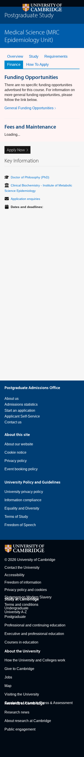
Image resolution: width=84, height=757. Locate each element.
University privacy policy (23, 492)
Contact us (13, 422)
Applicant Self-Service (22, 416)
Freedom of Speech (20, 525)
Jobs (8, 677)
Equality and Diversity (21, 508)
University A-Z (15, 612)
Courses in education (21, 642)
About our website (18, 444)
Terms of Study (16, 517)
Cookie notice (15, 452)
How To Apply (37, 64)
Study (34, 56)
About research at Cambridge (27, 721)
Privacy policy (15, 461)
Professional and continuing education (34, 625)
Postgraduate (15, 617)
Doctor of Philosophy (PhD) (30, 177)
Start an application (19, 410)
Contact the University (21, 567)
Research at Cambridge (24, 703)
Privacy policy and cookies (25, 590)
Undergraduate (16, 608)
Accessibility (14, 575)
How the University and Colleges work (34, 660)
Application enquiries (25, 199)
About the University (22, 651)
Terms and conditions (21, 604)
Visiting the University (21, 694)
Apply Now (16, 149)
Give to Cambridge (19, 669)
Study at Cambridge (21, 599)
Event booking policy (21, 469)
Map (7, 686)
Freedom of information (22, 582)
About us (11, 398)
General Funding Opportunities (29, 108)
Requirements (56, 56)
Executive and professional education (34, 634)
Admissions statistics (21, 404)
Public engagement (19, 729)
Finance (13, 64)
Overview (15, 56)
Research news (16, 712)
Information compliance (22, 500)
